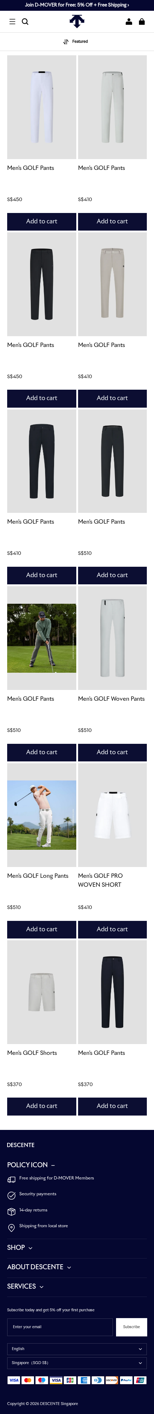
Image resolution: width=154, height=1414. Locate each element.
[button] (12, 22)
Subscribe (131, 1327)
